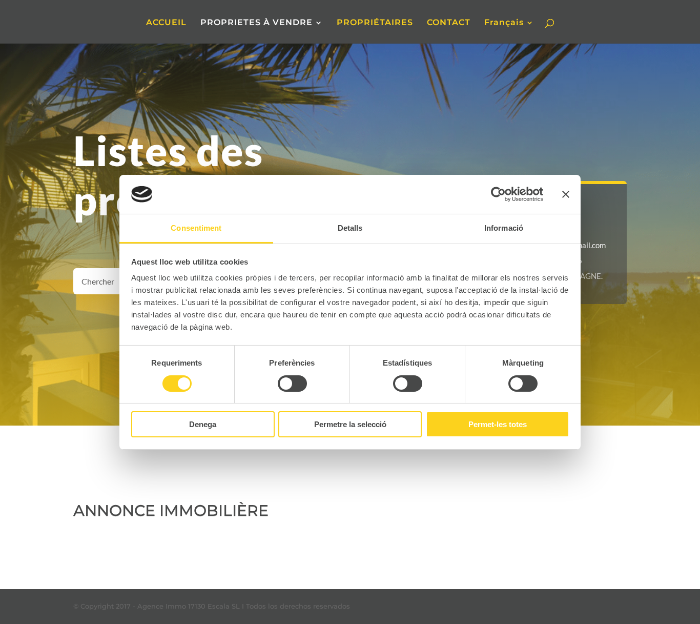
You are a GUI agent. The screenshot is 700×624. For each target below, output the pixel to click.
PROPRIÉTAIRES (375, 23)
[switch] (292, 383)
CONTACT (448, 23)
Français (504, 23)
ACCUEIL (166, 23)
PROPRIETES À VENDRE (256, 23)
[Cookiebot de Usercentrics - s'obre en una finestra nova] (498, 194)
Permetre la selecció (350, 424)
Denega (202, 424)
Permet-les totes (497, 424)
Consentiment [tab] (196, 228)
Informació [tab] (503, 228)
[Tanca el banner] (565, 194)
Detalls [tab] (350, 228)
